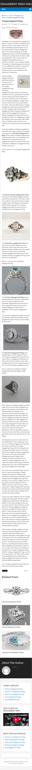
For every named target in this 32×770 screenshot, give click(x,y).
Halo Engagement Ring (12, 699)
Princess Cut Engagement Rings (15, 691)
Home (5, 15)
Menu (4, 9)
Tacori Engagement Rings (13, 697)
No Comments (12, 27)
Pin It (25, 571)
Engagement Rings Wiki (16, 4)
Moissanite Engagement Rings (14, 745)
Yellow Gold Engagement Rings (15, 742)
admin (5, 24)
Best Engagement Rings (12, 747)
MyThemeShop (19, 763)
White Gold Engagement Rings (14, 740)
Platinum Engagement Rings (14, 689)
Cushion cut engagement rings (14, 694)
